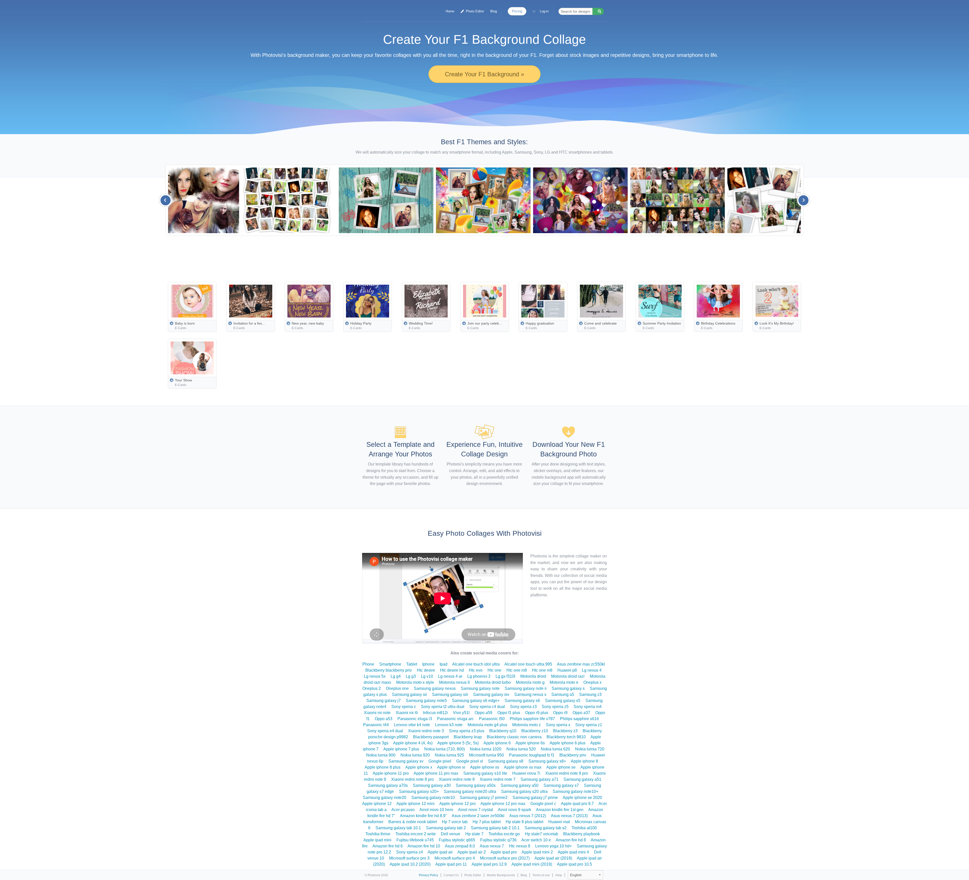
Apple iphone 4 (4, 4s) (413, 743)
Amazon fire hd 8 (571, 840)
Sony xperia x (558, 725)
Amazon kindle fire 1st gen (559, 810)
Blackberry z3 (565, 731)
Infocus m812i (435, 713)
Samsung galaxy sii (409, 694)
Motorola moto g (530, 682)
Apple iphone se (561, 767)
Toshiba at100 (584, 828)
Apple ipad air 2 (471, 852)
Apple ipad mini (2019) (532, 864)
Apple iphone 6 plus (567, 743)
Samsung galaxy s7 (561, 785)
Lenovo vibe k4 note (412, 725)
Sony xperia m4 (588, 706)
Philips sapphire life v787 (532, 719)
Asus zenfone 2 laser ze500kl (478, 816)
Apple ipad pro (504, 852)
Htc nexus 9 (519, 846)
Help (558, 875)
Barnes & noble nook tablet (412, 822)
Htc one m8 (542, 670)
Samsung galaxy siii (450, 694)
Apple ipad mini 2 (537, 852)
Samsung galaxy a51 (582, 779)
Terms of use (541, 875)
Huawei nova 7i (526, 773)
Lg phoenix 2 (479, 676)
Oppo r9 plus (536, 713)
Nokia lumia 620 (555, 749)
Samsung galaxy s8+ (547, 761)
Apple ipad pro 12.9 (489, 864)
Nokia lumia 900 (380, 755)
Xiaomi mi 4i (407, 713)
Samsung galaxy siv (491, 694)
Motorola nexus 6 (454, 682)
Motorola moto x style (415, 682)
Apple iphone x (418, 767)
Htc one (494, 670)
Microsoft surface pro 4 (455, 858)
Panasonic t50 (492, 719)
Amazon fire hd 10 (424, 846)
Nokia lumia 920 (415, 755)
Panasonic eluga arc (455, 719)
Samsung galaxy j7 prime (535, 797)
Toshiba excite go (504, 834)
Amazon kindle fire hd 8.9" (423, 816)
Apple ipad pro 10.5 (574, 864)
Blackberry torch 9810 (566, 737)
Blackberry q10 (502, 731)
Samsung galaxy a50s (476, 785)
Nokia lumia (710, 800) (444, 749)
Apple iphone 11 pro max (436, 773)
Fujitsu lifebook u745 (415, 840)
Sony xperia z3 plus (466, 731)
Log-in (544, 11)
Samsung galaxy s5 (562, 700)
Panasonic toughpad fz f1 (531, 755)
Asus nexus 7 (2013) (569, 816)
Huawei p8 (567, 670)
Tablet (411, 664)
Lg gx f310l (505, 676)
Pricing (517, 11)
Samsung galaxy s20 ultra (524, 791)
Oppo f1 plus (508, 713)
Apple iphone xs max (523, 767)
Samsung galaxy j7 (383, 700)
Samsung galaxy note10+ (575, 791)
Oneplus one (397, 688)
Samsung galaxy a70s (388, 785)
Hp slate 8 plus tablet (524, 822)
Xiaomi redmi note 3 (426, 731)
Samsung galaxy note (480, 688)
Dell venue (450, 834)
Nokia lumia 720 (589, 749)
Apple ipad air (440, 852)
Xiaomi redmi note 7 (498, 779)
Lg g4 (396, 676)
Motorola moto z (526, 725)
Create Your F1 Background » (484, 74)
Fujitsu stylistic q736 (498, 840)
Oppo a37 (581, 713)
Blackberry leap (468, 737)
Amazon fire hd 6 (387, 846)
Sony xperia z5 (555, 706)
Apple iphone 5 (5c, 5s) (458, 743)
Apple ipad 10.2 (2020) (410, 864)
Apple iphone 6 (497, 743)
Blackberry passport (431, 737)
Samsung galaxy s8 (505, 761)
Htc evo (475, 670)
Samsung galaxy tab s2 (546, 828)
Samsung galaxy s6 (522, 700)
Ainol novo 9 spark (514, 810)
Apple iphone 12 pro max (502, 803)
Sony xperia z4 (409, 852)
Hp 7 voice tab (455, 822)
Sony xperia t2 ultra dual (442, 706)
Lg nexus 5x (375, 676)
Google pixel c (543, 803)
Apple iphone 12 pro (457, 803)
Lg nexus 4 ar (450, 676)
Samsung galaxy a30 (432, 785)
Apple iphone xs (484, 767)
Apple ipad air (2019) (553, 858)
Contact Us (451, 875)
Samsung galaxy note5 (426, 700)
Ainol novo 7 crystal (475, 810)
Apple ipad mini (377, 840)
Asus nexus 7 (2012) (527, 816)
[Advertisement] (496, 257)
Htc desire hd (452, 670)
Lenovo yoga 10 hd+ (553, 846)
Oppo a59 (483, 713)
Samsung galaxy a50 (520, 785)
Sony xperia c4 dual (487, 706)
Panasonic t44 (376, 725)
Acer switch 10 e (536, 840)
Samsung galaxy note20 (384, 797)
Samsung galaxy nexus (435, 688)
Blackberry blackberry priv (388, 670)
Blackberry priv (572, 755)
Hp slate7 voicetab (541, 834)
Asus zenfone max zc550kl (581, 664)
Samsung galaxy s (568, 688)
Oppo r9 (560, 713)
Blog (493, 11)
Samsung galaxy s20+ (419, 791)
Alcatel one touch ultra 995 (528, 664)
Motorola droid (533, 676)
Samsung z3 (590, 694)
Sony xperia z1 (588, 725)
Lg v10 (427, 676)
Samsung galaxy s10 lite (485, 773)
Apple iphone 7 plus (401, 749)
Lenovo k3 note (449, 725)
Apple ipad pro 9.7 (577, 803)
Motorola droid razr (568, 676)
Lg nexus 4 (592, 670)
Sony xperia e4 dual (385, 731)
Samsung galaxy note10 (433, 797)
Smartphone (390, 664)
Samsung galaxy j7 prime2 (483, 797)
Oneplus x (592, 682)
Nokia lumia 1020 (485, 749)
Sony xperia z (403, 706)
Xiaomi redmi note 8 (457, 779)
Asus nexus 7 (492, 846)
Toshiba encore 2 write (415, 834)
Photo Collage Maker (387, 9)
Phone (368, 664)
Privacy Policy (428, 875)
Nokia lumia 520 (521, 749)
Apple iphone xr (451, 767)
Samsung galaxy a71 (539, 779)
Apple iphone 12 (377, 803)
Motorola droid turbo (493, 682)
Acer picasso (403, 810)
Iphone (428, 664)
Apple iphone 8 (584, 761)
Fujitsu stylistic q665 (457, 840)
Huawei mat (559, 822)
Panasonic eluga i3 (414, 719)
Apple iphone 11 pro (391, 773)
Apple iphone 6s (530, 743)
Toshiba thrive (377, 834)
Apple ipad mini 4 (573, 852)
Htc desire (426, 670)
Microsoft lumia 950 (486, 755)
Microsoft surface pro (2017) (505, 858)
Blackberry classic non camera (514, 737)
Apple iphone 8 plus (382, 767)
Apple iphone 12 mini (415, 803)
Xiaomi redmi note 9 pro (566, 773)
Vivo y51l (461, 713)
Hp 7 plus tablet (487, 822)
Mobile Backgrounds (501, 875)
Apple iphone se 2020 (582, 797)
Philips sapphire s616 (579, 719)
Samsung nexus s (530, 694)
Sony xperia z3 (523, 706)
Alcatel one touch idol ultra (476, 664)
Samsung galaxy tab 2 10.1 (495, 828)
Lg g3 (411, 676)
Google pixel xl (469, 761)
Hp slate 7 (474, 834)
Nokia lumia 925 (449, 755)
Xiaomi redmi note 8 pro (412, 779)
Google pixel (439, 761)
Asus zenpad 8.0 (460, 846)
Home (450, 11)
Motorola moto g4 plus (487, 725)
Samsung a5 (562, 694)
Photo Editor (474, 11)
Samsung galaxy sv (405, 761)
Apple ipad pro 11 (451, 864)
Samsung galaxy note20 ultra (470, 791)
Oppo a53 (383, 719)
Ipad (443, 664)
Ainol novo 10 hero (436, 810)
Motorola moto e (564, 682)
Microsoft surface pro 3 (409, 858)
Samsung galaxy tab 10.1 (398, 828)
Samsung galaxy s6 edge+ (476, 700)
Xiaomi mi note (377, 713)
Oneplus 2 (371, 688)
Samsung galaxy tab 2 (446, 828)
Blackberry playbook (581, 834)
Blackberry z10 (534, 731)
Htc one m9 (516, 670)
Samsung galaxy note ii (526, 688)
